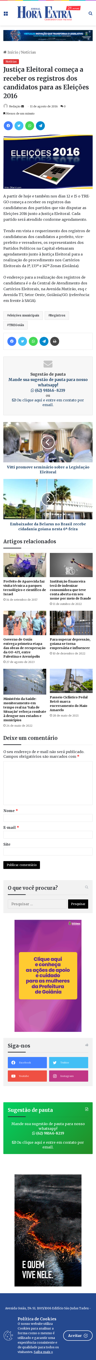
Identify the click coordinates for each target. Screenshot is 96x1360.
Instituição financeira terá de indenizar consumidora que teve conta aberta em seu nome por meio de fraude (70, 589)
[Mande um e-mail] (22, 106)
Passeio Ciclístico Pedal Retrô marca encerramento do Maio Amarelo (69, 703)
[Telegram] (40, 125)
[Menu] (5, 15)
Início (12, 52)
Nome (10, 810)
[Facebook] (8, 125)
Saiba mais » (43, 1352)
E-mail (11, 827)
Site (6, 844)
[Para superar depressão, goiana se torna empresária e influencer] (71, 623)
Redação (15, 106)
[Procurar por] (90, 15)
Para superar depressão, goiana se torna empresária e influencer (70, 643)
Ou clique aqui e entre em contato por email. (50, 402)
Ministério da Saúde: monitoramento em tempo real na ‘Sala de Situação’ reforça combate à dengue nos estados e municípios (24, 709)
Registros (57, 315)
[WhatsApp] (29, 125)
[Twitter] (19, 125)
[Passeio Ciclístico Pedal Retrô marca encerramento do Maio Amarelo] (71, 681)
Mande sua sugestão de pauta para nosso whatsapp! (48, 385)
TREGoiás (16, 325)
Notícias (28, 52)
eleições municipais (24, 315)
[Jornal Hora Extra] (48, 13)
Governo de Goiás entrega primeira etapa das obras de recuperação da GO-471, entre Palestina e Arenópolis (24, 647)
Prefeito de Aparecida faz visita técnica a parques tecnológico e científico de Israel (24, 587)
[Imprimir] (54, 341)
